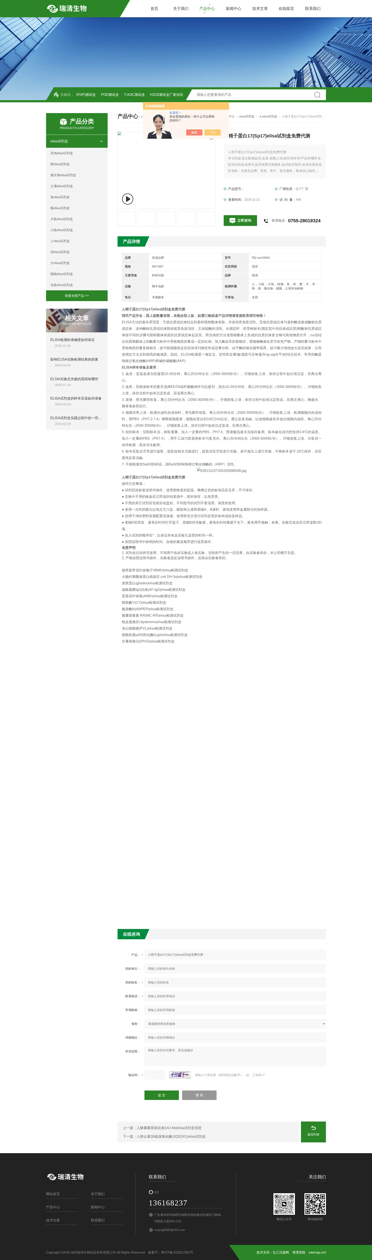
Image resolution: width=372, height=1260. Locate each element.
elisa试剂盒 (59, 141)
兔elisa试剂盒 (60, 197)
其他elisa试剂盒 (61, 153)
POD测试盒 (110, 94)
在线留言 (286, 8)
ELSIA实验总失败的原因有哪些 (74, 379)
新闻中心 (233, 8)
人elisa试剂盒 (60, 241)
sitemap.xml (317, 1252)
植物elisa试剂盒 (61, 274)
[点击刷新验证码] (180, 1075)
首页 (154, 8)
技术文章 (260, 8)
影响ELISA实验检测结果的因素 (74, 359)
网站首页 (53, 1194)
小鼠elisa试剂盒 (61, 230)
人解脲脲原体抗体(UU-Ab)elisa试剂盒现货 (169, 1128)
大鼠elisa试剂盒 (61, 219)
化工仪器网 (281, 1252)
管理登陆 (298, 1252)
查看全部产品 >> (77, 295)
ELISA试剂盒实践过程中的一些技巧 (77, 418)
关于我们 (181, 8)
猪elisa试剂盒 (60, 164)
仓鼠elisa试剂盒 (61, 285)
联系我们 (313, 8)
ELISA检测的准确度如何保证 (72, 340)
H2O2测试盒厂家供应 (166, 94)
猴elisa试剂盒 (60, 208)
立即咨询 (244, 220)
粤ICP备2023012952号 (177, 1252)
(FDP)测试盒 (86, 94)
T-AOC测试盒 (134, 94)
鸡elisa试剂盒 (60, 252)
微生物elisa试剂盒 (63, 175)
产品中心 (207, 8)
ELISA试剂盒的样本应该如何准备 (76, 398)
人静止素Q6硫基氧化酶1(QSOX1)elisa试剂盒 (171, 1136)
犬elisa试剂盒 (60, 263)
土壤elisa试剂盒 (61, 186)
